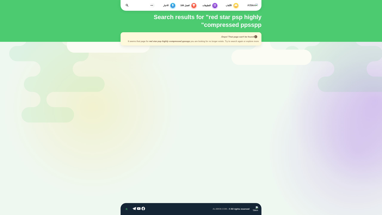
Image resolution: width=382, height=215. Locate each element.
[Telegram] (135, 209)
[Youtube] (139, 209)
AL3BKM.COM (220, 209)
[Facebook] (143, 209)
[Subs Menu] (152, 5)
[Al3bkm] (252, 5)
